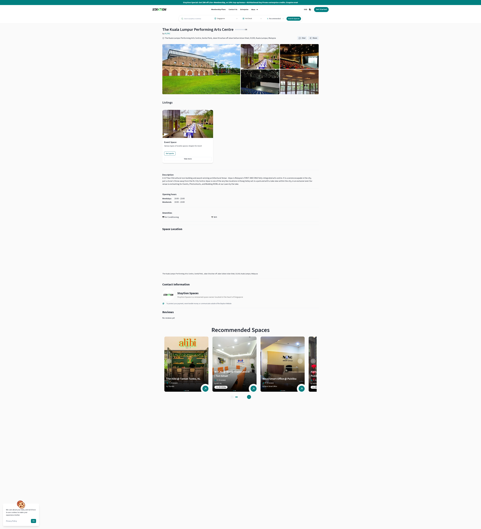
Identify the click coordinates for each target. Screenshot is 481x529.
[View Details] (205, 389)
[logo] (159, 9)
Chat (304, 38)
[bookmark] (209, 113)
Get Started (321, 9)
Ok (33, 521)
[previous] (168, 361)
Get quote (170, 153)
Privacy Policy (11, 521)
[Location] (240, 252)
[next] (203, 361)
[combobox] (214, 18)
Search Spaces (293, 18)
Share (315, 38)
